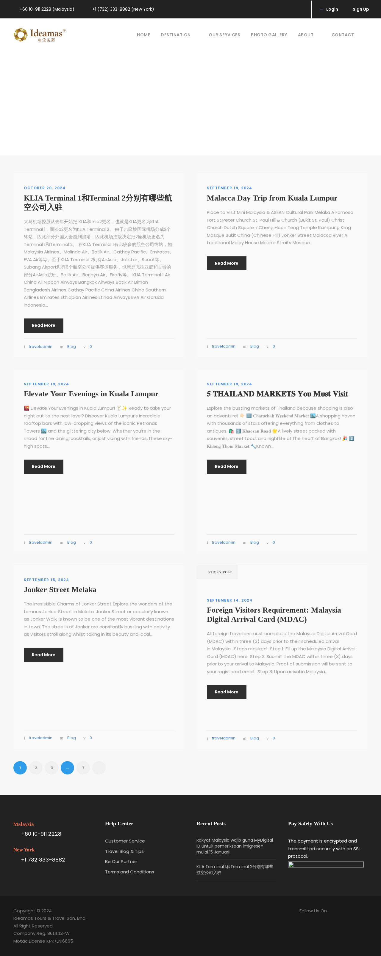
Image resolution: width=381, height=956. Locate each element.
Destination (176, 35)
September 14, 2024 (229, 600)
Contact (343, 35)
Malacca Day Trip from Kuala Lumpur (272, 198)
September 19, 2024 (229, 187)
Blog (71, 346)
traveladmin (40, 346)
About (306, 35)
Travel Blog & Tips (124, 851)
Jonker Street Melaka (60, 589)
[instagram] (300, 9)
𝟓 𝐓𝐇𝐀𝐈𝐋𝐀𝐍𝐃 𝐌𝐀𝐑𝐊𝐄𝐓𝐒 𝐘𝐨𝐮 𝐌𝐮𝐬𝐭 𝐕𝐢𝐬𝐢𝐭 (277, 393)
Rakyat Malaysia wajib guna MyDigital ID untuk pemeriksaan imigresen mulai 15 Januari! (234, 846)
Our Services (224, 35)
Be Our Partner (121, 861)
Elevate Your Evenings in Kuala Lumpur (91, 393)
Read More (43, 325)
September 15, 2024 (46, 579)
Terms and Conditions (129, 872)
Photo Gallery (269, 35)
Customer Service (125, 841)
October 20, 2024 (44, 187)
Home (143, 35)
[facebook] (290, 9)
